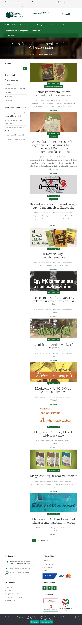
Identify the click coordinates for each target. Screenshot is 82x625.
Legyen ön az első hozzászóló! (61, 100)
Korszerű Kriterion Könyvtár (16, 31)
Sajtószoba (8, 101)
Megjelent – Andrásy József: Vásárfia (53, 346)
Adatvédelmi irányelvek (14, 597)
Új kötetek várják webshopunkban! (53, 255)
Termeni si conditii (13, 600)
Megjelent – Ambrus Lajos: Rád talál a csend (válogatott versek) (54, 520)
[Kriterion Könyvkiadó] (14, 15)
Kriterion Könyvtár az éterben (15, 139)
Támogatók (41, 25)
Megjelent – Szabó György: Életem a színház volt (53, 390)
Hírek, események (27, 25)
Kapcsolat (36, 31)
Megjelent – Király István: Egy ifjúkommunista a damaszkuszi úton (54, 301)
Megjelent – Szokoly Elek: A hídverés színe (53, 433)
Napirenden (9, 92)
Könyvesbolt (53, 25)
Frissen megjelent (53, 83)
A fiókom (55, 2)
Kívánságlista (63, 2)
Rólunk (15, 25)
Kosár (64, 14)
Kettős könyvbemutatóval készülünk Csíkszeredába (54, 93)
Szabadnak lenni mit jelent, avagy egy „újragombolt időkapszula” (53, 205)
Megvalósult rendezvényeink (53, 87)
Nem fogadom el (46, 622)
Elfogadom (34, 622)
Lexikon (63, 25)
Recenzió (53, 136)
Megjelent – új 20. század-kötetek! (53, 476)
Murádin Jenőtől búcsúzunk (14, 135)
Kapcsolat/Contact (12, 594)
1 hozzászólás (62, 157)
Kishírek (8, 84)
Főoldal (7, 25)
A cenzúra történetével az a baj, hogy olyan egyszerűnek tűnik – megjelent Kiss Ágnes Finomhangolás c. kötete (53, 147)
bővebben (53, 110)
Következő (45, 540)
